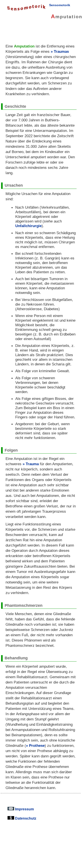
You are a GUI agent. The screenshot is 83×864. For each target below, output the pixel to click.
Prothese (37, 745)
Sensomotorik (59, 5)
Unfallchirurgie (28, 226)
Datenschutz (25, 818)
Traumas (61, 51)
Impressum (24, 809)
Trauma (32, 464)
